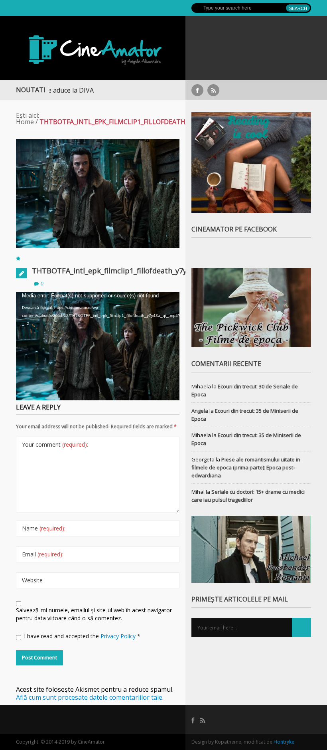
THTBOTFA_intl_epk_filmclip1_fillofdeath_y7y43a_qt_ (122, 270)
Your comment (55, 444)
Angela (199, 410)
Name (43, 528)
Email (42, 554)
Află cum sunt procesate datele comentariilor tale (89, 697)
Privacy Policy (118, 636)
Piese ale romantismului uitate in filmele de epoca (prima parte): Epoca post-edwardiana (245, 467)
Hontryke (284, 741)
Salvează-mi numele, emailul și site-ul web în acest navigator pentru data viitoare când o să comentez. (94, 614)
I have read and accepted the (82, 636)
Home (25, 121)
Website (32, 580)
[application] (97, 326)
